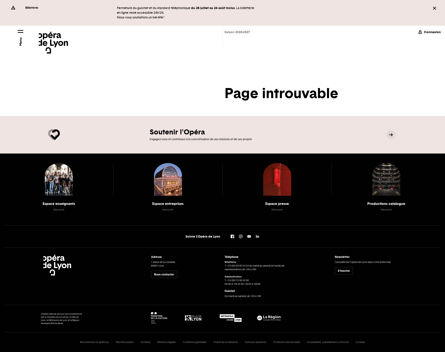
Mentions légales (166, 342)
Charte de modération (225, 342)
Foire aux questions (255, 342)
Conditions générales (194, 342)
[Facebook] (232, 236)
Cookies (360, 342)
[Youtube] (249, 236)
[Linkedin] (257, 236)
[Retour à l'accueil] (53, 40)
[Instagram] (241, 236)
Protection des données (286, 342)
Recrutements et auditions (94, 342)
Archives (145, 342)
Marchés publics (125, 342)
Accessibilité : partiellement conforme (328, 342)
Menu (20, 41)
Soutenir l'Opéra (177, 132)
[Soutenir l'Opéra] (390, 134)
